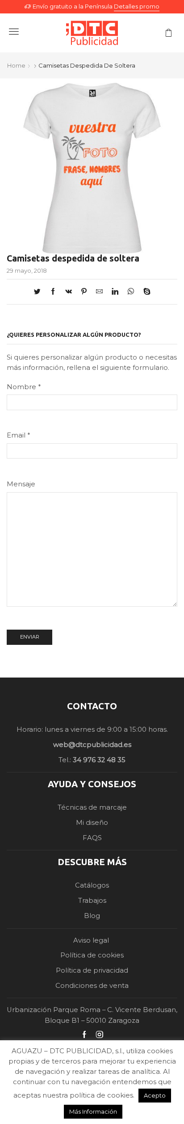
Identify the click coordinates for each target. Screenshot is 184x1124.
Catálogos (92, 885)
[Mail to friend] (99, 292)
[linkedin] (115, 292)
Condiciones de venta (92, 986)
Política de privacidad (92, 970)
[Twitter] (39, 292)
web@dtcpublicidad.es (92, 745)
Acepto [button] (155, 1095)
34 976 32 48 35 (99, 760)
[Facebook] (53, 292)
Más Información (93, 1111)
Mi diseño (92, 823)
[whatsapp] (131, 292)
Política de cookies (92, 955)
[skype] (145, 292)
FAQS (92, 838)
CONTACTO (92, 706)
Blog (92, 916)
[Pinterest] (84, 292)
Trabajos (92, 901)
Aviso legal (92, 940)
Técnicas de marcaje (92, 807)
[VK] (68, 292)
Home (16, 65)
